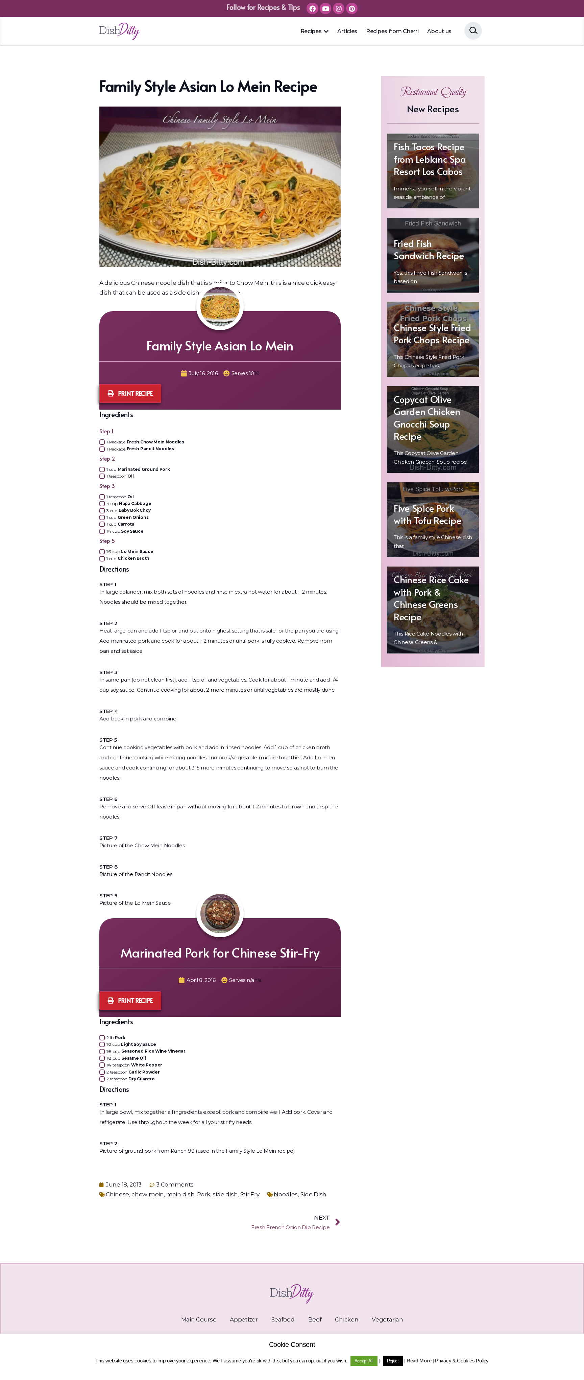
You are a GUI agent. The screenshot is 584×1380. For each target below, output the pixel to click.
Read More (419, 1360)
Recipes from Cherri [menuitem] (392, 31)
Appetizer (244, 1319)
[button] (325, 31)
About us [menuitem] (439, 31)
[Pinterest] (352, 8)
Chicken (346, 1319)
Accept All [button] (364, 1360)
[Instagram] (338, 8)
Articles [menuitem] (347, 31)
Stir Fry (250, 1194)
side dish (225, 1194)
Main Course (199, 1319)
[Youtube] (325, 8)
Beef (315, 1319)
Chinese (117, 1194)
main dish (180, 1194)
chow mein (147, 1194)
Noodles (286, 1194)
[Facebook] (312, 8)
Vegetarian (387, 1319)
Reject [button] (393, 1360)
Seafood (283, 1319)
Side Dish (313, 1194)
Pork (203, 1194)
